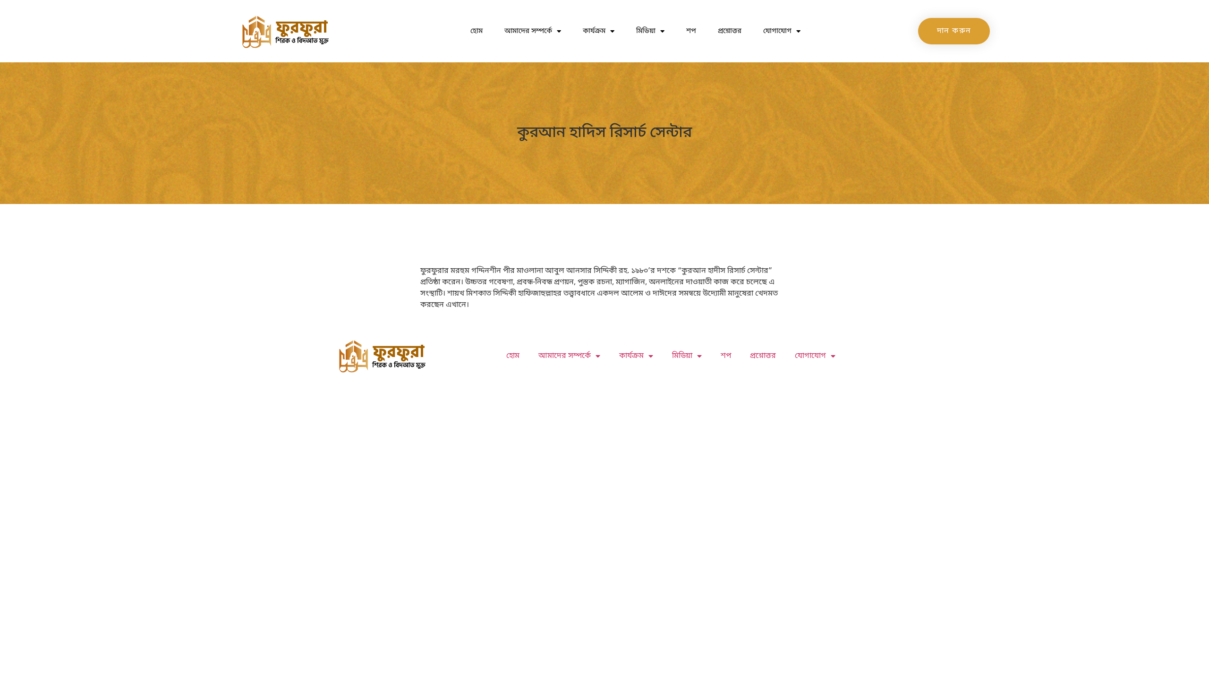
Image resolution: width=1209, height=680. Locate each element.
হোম (476, 31)
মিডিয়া (646, 31)
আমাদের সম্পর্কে (528, 31)
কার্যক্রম (594, 31)
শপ (691, 31)
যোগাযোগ (777, 31)
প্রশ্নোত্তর (729, 31)
